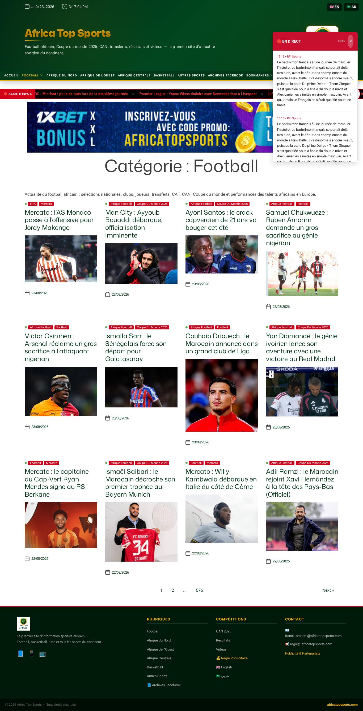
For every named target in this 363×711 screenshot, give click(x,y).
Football (30, 75)
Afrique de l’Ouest (97, 75)
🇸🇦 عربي (222, 676)
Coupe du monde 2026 (152, 204)
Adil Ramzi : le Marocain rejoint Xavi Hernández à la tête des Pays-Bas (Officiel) (302, 483)
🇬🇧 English (224, 667)
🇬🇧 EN (334, 7)
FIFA (33, 204)
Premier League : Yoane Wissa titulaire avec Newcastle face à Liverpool (183, 94)
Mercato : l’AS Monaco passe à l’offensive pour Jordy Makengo (59, 220)
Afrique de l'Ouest (160, 649)
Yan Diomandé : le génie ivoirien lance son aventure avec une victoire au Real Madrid (301, 347)
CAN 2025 (223, 631)
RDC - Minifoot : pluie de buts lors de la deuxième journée (65, 94)
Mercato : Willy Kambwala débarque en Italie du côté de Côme (221, 479)
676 (199, 590)
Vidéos (221, 649)
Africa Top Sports (68, 33)
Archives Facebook (225, 75)
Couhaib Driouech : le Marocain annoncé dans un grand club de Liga (221, 343)
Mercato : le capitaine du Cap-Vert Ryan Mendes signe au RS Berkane (57, 483)
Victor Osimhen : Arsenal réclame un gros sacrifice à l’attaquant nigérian (61, 347)
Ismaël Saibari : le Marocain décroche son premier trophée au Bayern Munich (140, 483)
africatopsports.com (342, 704)
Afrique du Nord (62, 75)
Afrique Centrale (134, 75)
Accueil (11, 75)
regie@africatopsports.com (311, 644)
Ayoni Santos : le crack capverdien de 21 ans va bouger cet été (221, 220)
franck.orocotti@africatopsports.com (313, 636)
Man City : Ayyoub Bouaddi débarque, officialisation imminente (133, 224)
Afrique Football (121, 204)
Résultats (223, 640)
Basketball (164, 75)
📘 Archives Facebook (164, 685)
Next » (328, 590)
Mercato (46, 204)
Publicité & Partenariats (302, 653)
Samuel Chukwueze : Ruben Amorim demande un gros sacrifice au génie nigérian (297, 227)
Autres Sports (191, 75)
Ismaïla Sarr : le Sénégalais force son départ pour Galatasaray (136, 347)
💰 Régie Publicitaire (232, 658)
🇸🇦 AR (351, 7)
